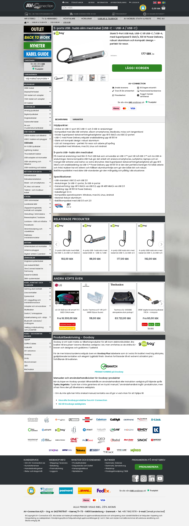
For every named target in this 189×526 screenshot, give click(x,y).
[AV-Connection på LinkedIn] (151, 481)
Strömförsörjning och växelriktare (33, 230)
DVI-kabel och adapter (34, 95)
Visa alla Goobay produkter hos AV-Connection (82, 400)
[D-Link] (156, 420)
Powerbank (28, 225)
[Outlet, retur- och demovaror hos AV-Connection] (37, 31)
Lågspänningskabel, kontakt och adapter (33, 209)
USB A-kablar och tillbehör (35, 135)
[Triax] (108, 450)
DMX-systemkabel (32, 278)
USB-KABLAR (29, 132)
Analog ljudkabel (31, 110)
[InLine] (115, 430)
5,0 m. (151, 324)
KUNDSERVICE (31, 459)
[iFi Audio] (74, 430)
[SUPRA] (67, 450)
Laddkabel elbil (30, 204)
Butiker (91, 2)
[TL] (94, 450)
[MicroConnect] (46, 440)
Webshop (110, 468)
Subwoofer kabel (31, 122)
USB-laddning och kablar (35, 167)
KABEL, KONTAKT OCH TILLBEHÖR (33, 283)
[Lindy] (142, 430)
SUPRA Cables (30, 343)
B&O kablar (29, 369)
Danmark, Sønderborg (116, 465)
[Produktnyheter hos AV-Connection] (37, 48)
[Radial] (115, 440)
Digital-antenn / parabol (34, 254)
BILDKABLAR (29, 84)
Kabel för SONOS (31, 275)
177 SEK (146, 54)
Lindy (26, 358)
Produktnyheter (79, 463)
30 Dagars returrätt (148, 87)
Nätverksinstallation (32, 179)
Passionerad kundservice (150, 91)
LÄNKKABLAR (29, 258)
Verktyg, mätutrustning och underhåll (34, 328)
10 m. (157, 324)
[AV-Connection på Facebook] (135, 481)
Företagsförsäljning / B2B (117, 471)
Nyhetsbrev (78, 471)
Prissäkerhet (120, 95)
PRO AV (161, 18)
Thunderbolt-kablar (32, 154)
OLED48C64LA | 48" (67, 328)
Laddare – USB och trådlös (35, 221)
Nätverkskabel (30, 175)
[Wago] (136, 450)
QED (26, 366)
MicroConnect (30, 362)
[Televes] (81, 450)
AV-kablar (28, 103)
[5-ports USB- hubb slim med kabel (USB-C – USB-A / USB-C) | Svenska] (163, 3)
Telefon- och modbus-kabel (34, 191)
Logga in (135, 2)
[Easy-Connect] (33, 430)
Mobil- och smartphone (34, 183)
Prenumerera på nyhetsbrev (148, 459)
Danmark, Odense (114, 463)
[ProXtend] (87, 440)
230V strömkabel (31, 200)
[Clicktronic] (129, 420)
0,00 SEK (156, 8)
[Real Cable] (129, 440)
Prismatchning (56, 468)
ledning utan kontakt (33, 289)
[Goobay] (60, 430)
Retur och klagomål (33, 471)
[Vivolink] (122, 450)
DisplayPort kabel (31, 92)
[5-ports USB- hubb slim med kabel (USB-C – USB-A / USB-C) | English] (154, 3)
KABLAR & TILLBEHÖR (108, 18)
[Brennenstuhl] (87, 420)
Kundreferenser (32, 465)
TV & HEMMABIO (49, 18)
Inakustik (28, 347)
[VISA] (133, 108)
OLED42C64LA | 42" (67, 324)
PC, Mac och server (32, 186)
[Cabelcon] (101, 420)
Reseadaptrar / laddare (34, 217)
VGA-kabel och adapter (34, 99)
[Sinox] (142, 440)
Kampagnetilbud (80, 468)
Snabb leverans (121, 87)
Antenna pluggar (31, 250)
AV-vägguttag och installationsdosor (32, 301)
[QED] (101, 440)
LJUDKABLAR (29, 107)
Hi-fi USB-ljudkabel (32, 146)
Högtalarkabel (30, 118)
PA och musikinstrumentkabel (33, 126)
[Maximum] (33, 440)
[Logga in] (130, 2)
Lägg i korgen (137, 68)
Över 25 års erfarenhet (124, 91)
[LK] (156, 430)
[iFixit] (87, 430)
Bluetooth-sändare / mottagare (33, 322)
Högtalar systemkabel (33, 261)
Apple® (27, 339)
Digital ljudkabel (31, 114)
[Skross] (156, 440)
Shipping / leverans (59, 463)
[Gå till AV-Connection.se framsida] (63, 2)
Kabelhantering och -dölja (35, 317)
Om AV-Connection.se (35, 463)
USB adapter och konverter (35, 157)
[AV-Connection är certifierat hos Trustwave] (47, 490)
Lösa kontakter (30, 292)
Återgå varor (77, 2)
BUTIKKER (109, 459)
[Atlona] (60, 420)
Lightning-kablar (31, 150)
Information (102, 2)
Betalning (54, 465)
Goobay (27, 354)
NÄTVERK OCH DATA (33, 171)
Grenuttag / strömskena (34, 214)
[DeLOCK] (142, 420)
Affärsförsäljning (118, 2)
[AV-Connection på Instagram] (143, 481)
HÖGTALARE (69, 18)
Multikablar (29, 310)
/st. (153, 54)
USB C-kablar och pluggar (35, 139)
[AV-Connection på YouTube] (159, 481)
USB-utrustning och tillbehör (32, 162)
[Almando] (33, 420)
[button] (143, 8)
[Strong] (53, 450)
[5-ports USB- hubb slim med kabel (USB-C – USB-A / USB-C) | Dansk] (159, 3)
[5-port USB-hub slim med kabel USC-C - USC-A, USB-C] (81, 54)
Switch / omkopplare (33, 313)
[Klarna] (116, 108)
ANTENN (27, 242)
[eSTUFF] (46, 430)
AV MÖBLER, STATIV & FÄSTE (137, 18)
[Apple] (46, 420)
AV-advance (29, 351)
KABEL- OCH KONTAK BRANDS (33, 335)
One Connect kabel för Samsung (33, 269)
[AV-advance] (74, 420)
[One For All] (74, 440)
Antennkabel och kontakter (35, 246)
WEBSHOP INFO (57, 459)
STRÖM (27, 196)
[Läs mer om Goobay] (61, 34)
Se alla (151, 328)
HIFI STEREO (29, 18)
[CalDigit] (115, 420)
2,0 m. (144, 324)
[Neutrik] (60, 440)
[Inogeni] (129, 430)
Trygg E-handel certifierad (146, 95)
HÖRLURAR (86, 18)
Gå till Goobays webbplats (72, 404)
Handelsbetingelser (34, 468)
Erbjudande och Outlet (83, 465)
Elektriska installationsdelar (31, 236)
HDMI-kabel (29, 88)
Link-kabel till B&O (31, 265)
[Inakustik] (101, 430)
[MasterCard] (124, 108)
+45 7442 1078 (129, 511)
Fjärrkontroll (29, 296)
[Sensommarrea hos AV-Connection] (37, 40)
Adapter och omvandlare (35, 306)
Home (66, 2)
